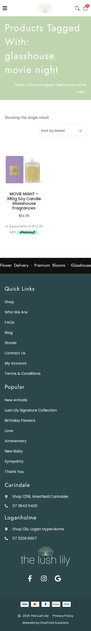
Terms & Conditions (23, 373)
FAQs (9, 322)
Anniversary (16, 441)
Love (9, 430)
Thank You (14, 471)
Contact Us (15, 353)
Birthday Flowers (20, 420)
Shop (9, 302)
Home (20, 85)
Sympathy (14, 461)
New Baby (14, 451)
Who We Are (16, 312)
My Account (16, 363)
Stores (11, 342)
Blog (9, 332)
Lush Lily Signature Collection (31, 410)
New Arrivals (16, 400)
